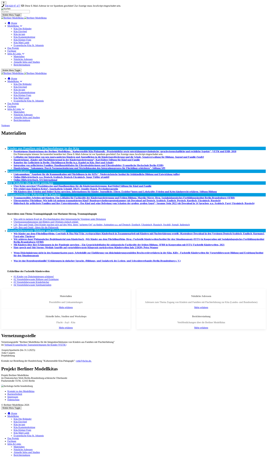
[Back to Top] (3, 2)
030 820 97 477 (12, 5)
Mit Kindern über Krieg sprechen (30, 183)
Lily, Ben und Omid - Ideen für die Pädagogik (36, 227)
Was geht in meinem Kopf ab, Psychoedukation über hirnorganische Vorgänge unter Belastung (60, 219)
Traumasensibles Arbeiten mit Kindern (33, 194)
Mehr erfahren (66, 307)
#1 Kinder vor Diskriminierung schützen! (34, 276)
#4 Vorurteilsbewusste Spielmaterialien (32, 285)
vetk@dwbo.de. (84, 361)
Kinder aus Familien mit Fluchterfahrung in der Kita (43, 148)
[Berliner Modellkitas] (24, 18)
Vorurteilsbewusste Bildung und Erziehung (36, 230)
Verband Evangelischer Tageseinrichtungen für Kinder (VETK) (35, 344)
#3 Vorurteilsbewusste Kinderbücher (31, 282)
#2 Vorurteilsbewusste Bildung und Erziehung (36, 279)
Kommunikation (18, 171)
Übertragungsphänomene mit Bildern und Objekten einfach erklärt (46, 222)
